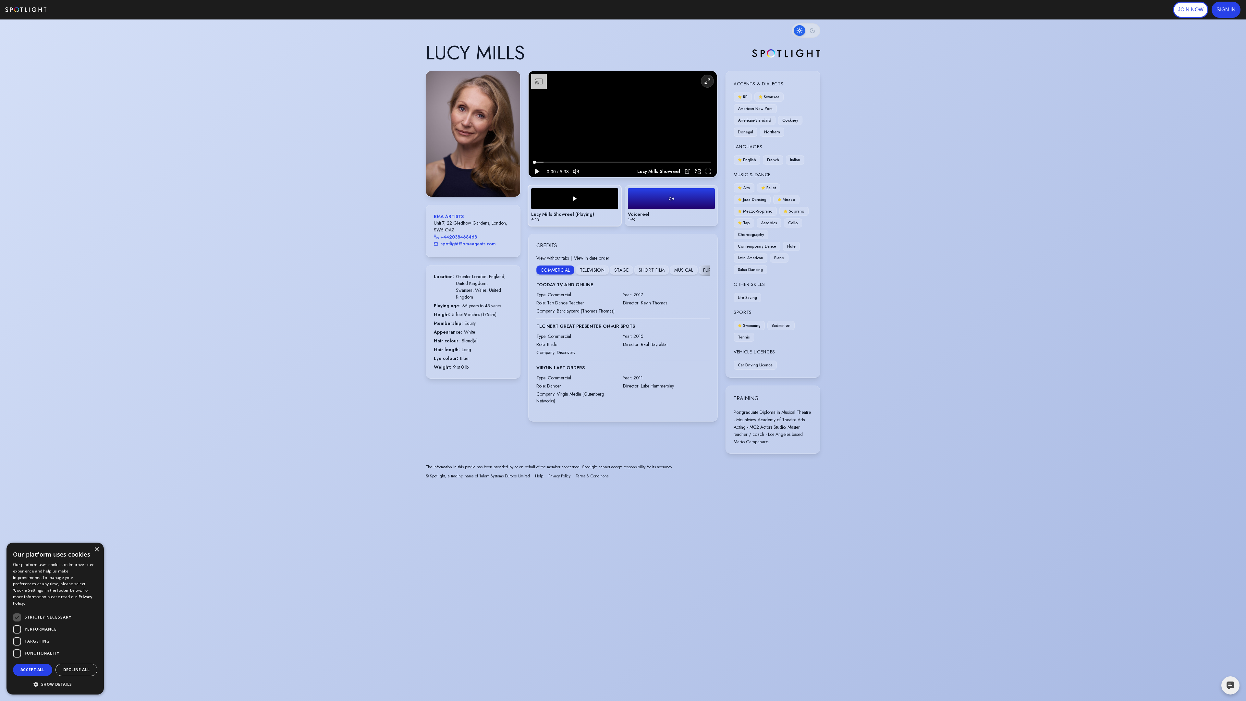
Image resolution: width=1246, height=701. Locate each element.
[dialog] (55, 619)
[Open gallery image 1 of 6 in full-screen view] (473, 134)
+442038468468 (458, 237)
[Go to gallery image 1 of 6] (465, 180)
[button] (1226, 10)
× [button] (96, 549)
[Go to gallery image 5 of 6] (480, 180)
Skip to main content (71, 10)
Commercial (555, 270)
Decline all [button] (76, 669)
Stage (621, 270)
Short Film (652, 270)
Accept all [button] (32, 669)
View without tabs (552, 258)
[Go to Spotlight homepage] (26, 10)
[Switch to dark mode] (806, 30)
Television (592, 270)
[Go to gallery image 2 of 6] (470, 180)
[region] (623, 124)
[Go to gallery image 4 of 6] (476, 180)
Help (539, 476)
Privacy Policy (559, 476)
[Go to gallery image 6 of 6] (483, 180)
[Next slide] (509, 140)
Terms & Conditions (592, 476)
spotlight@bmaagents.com (468, 243)
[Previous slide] (436, 140)
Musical (683, 270)
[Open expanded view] (510, 81)
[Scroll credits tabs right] (704, 270)
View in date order (591, 258)
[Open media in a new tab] (687, 171)
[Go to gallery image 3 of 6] (473, 180)
